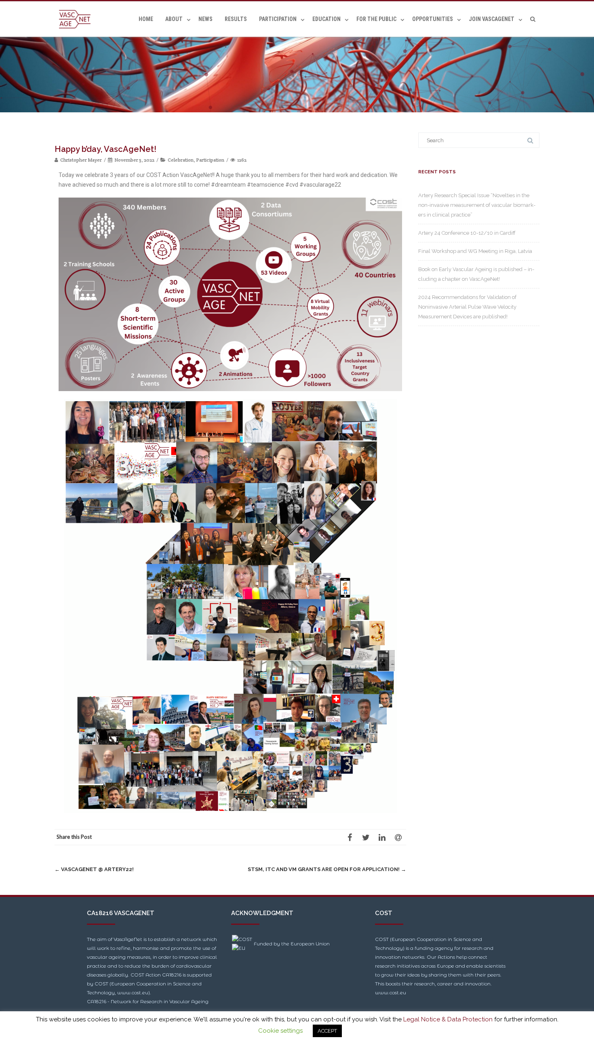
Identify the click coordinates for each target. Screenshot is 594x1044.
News (205, 19)
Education (326, 19)
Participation (278, 19)
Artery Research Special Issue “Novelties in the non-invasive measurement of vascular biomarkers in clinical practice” (476, 205)
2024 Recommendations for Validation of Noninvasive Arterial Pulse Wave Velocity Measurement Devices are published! (467, 307)
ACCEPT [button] (327, 1031)
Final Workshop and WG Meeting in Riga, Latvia (475, 251)
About (174, 19)
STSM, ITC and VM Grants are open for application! (327, 869)
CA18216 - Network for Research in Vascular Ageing (148, 1001)
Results (236, 19)
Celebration (181, 160)
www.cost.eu (390, 992)
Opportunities (432, 19)
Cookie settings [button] (280, 1030)
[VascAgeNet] (77, 19)
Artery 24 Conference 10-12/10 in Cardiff (467, 233)
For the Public (376, 19)
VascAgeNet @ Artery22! (94, 869)
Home (146, 19)
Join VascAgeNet (491, 19)
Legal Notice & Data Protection (448, 1019)
